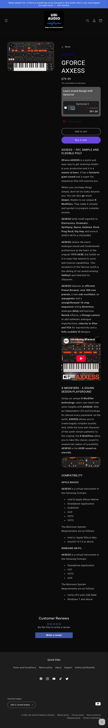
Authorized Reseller (85, 667)
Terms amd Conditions (24, 667)
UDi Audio (33, 715)
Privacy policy (78, 715)
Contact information (92, 718)
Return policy (45, 667)
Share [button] (68, 47)
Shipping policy (73, 718)
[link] (71, 107)
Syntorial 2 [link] (82, 103)
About (58, 667)
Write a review (54, 635)
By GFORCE (68, 54)
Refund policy (63, 715)
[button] (6, 20)
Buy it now (81, 140)
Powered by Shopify (46, 715)
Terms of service (94, 715)
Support (68, 667)
